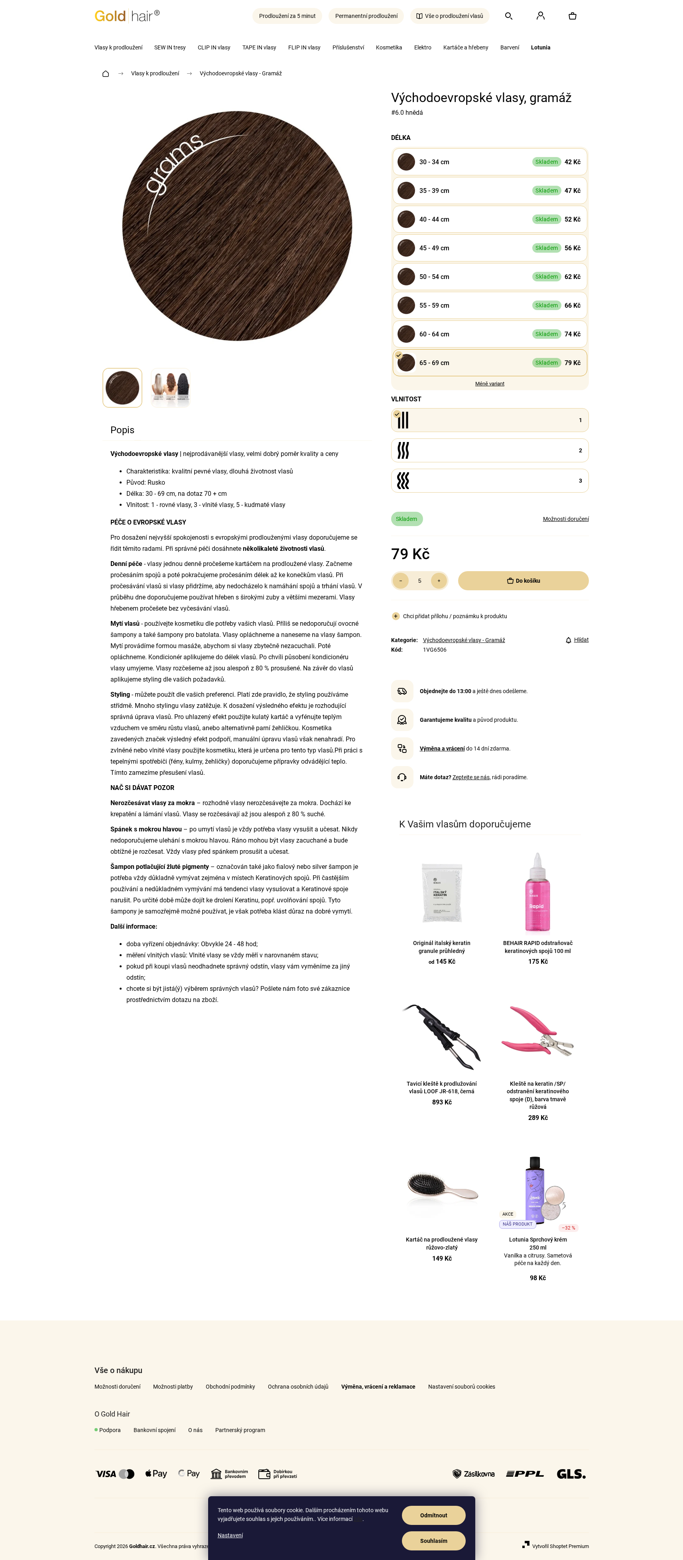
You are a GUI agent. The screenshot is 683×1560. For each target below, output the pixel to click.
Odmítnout (433, 1515)
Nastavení (230, 1535)
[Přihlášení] (541, 16)
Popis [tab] (122, 430)
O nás (195, 1430)
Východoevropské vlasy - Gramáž (464, 640)
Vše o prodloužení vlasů (454, 16)
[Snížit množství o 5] (401, 581)
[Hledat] (509, 16)
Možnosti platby (173, 1386)
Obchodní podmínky (230, 1386)
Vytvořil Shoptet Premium (560, 1546)
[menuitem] (118, 47)
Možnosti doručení (566, 519)
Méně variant (489, 384)
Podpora (110, 1430)
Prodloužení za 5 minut (287, 16)
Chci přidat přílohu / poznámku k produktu (455, 616)
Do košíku (528, 581)
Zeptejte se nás (471, 777)
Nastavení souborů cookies (461, 1386)
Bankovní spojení (154, 1430)
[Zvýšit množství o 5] (439, 581)
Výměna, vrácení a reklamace (378, 1386)
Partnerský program (240, 1430)
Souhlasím (433, 1541)
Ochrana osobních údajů (298, 1386)
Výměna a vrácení (442, 748)
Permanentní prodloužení (366, 16)
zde (358, 1519)
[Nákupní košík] (573, 16)
